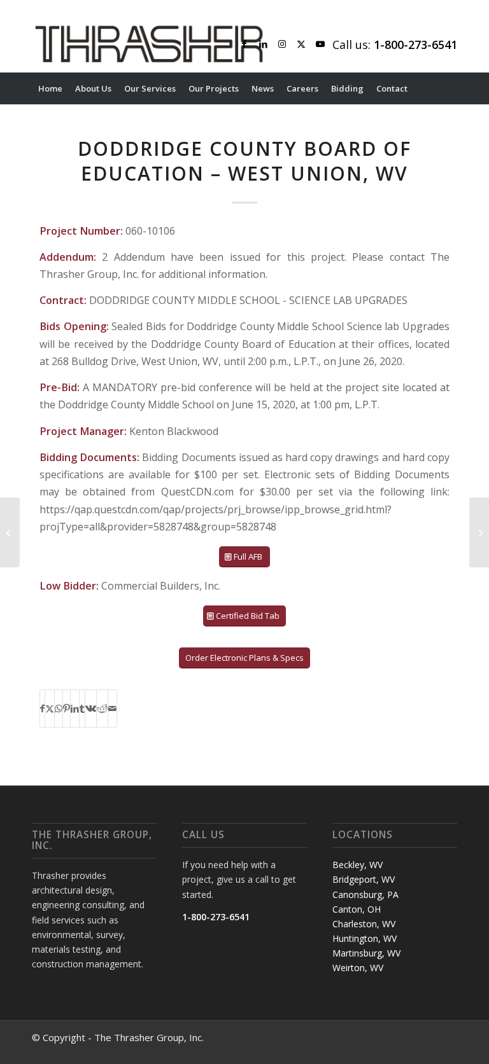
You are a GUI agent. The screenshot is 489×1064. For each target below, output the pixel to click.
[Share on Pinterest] (66, 708)
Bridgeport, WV (363, 879)
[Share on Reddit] (102, 708)
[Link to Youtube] (320, 43)
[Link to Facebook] (243, 43)
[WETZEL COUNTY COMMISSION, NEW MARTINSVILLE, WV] (10, 532)
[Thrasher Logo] (149, 44)
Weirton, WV (357, 968)
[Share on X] (49, 708)
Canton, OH (356, 909)
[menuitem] (50, 88)
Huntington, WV (364, 938)
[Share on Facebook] (42, 708)
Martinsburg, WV (366, 953)
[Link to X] (301, 43)
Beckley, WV (357, 865)
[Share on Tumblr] (82, 708)
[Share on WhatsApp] (58, 708)
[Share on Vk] (90, 708)
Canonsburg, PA (365, 894)
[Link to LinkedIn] (263, 43)
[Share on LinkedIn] (75, 708)
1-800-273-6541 (216, 917)
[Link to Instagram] (282, 43)
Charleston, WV (363, 924)
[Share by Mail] (112, 708)
